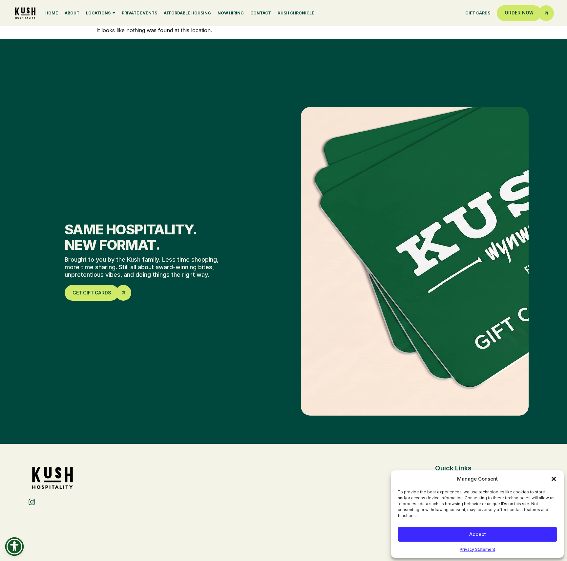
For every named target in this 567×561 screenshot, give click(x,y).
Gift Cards (477, 13)
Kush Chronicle (296, 13)
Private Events (139, 13)
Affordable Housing (187, 13)
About (72, 13)
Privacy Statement (477, 549)
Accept (477, 534)
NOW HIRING (231, 13)
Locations (98, 13)
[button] (554, 479)
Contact (260, 13)
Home (51, 13)
